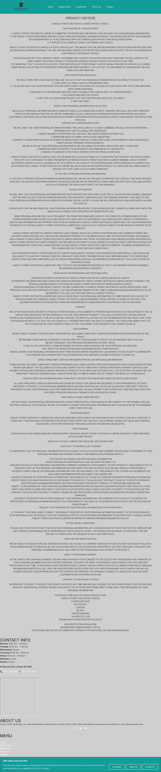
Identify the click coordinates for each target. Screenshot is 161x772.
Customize (117, 767)
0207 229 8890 (10, 671)
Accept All (150, 767)
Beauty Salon (6, 745)
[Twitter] (80, 728)
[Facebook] (75, 728)
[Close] (159, 758)
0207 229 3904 (28, 671)
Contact (4, 754)
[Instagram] (85, 728)
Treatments (5, 748)
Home (3, 742)
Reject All (133, 767)
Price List (4, 751)
